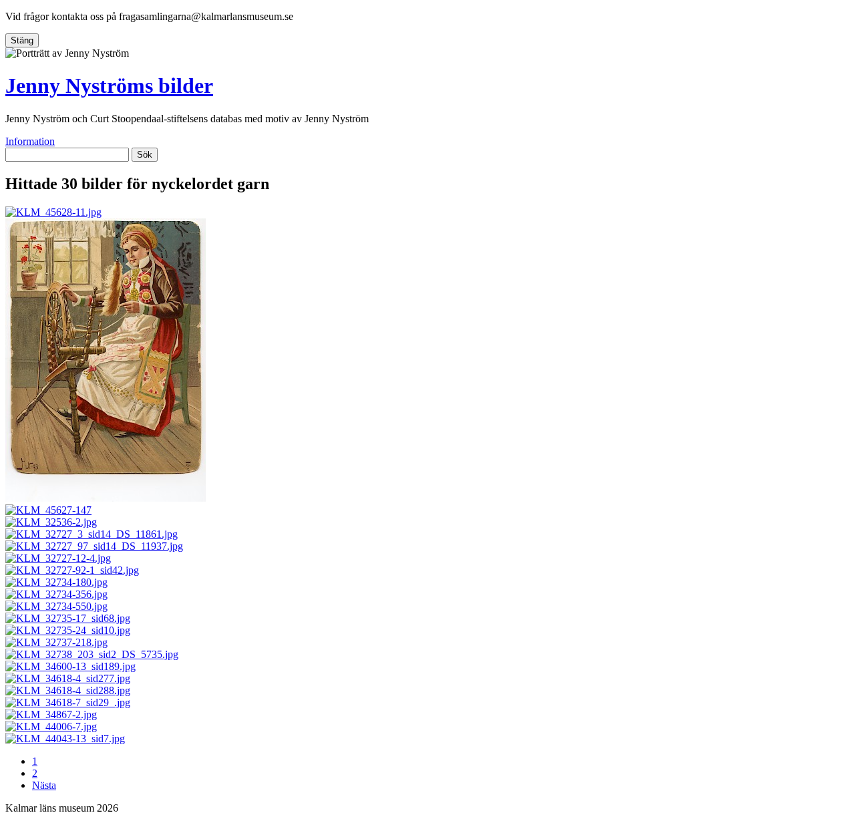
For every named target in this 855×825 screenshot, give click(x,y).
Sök (144, 155)
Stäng (22, 40)
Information (30, 141)
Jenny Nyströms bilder (109, 85)
